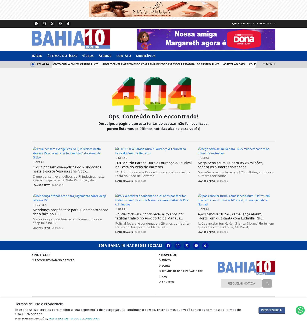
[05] (206, 39)
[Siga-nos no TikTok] (205, 245)
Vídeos (88, 56)
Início (37, 56)
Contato (123, 56)
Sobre (165, 265)
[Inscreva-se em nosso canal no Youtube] (196, 245)
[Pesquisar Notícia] (267, 283)
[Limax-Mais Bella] (153, 9)
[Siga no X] (52, 23)
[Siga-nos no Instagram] (177, 245)
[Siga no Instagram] (44, 23)
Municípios (146, 56)
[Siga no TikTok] (68, 23)
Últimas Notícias (62, 56)
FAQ (164, 276)
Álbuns (105, 56)
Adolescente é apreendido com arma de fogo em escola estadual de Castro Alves (157, 64)
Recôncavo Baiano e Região (54, 260)
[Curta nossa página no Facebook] (168, 245)
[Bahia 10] (71, 39)
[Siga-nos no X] (187, 245)
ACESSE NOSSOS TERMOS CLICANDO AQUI (74, 318)
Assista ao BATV (231, 64)
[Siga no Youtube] (60, 23)
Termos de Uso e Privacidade (182, 271)
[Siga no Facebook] (36, 23)
